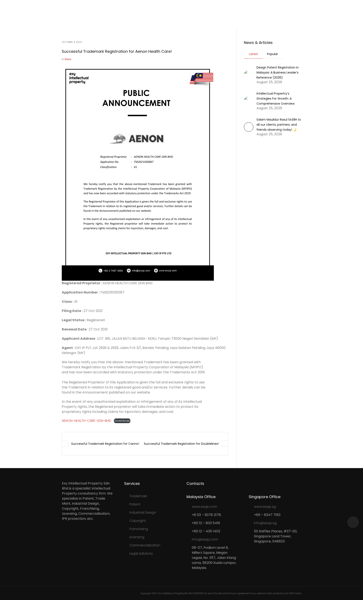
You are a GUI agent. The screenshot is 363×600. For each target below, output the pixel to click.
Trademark (138, 496)
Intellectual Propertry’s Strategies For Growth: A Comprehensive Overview (275, 98)
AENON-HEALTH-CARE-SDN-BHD (86, 420)
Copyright (137, 520)
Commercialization (144, 545)
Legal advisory (141, 553)
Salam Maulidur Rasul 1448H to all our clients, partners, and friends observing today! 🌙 (278, 124)
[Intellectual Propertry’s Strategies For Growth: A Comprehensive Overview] (248, 100)
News (68, 59)
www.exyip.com (204, 506)
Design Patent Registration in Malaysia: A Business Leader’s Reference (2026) (277, 72)
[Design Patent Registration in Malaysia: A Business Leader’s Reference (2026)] (248, 74)
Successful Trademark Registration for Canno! (105, 444)
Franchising (138, 528)
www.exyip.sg (265, 506)
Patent (134, 504)
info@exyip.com (205, 539)
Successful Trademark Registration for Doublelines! (181, 444)
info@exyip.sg (265, 523)
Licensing (136, 537)
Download (122, 420)
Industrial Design (142, 512)
